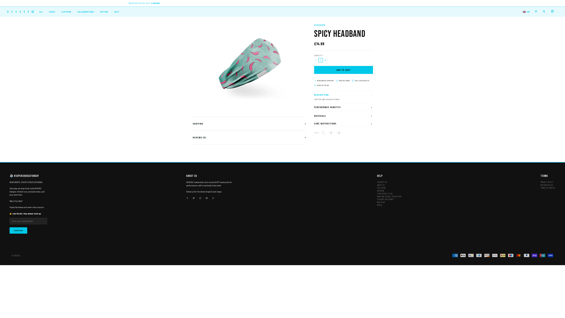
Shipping (198, 123)
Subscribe (18, 230)
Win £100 (381, 202)
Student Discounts (385, 199)
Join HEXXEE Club (385, 193)
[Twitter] (331, 132)
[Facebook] (323, 132)
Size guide (381, 188)
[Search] (544, 11)
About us (381, 185)
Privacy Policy (547, 182)
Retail (379, 205)
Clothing (66, 11)
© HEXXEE (16, 255)
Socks (52, 11)
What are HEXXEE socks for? (389, 196)
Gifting (104, 11)
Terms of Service (548, 188)
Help (116, 11)
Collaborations (85, 11)
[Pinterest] (339, 132)
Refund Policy (547, 185)
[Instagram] (200, 197)
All (41, 11)
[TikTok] (213, 197)
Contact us (382, 182)
